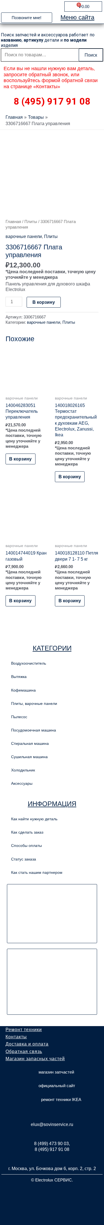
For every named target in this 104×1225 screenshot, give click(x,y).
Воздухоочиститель (28, 663)
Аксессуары (21, 783)
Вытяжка (19, 676)
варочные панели (24, 236)
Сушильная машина (29, 757)
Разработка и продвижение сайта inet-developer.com (52, 1193)
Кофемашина (23, 690)
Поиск (91, 54)
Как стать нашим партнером (36, 872)
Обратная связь (24, 1051)
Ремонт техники (24, 1029)
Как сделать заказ (27, 832)
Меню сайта (77, 17)
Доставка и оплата (27, 1044)
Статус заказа (23, 859)
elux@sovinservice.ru (52, 1124)
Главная (13, 221)
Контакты (16, 1036)
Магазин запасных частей (35, 1058)
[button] (26, 17)
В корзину (43, 302)
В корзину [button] (20, 458)
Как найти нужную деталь (34, 819)
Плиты (30, 221)
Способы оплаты (26, 845)
